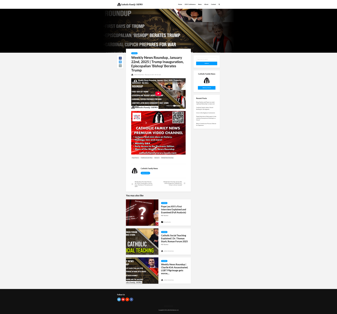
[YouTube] (123, 299)
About (206, 4)
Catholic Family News (139, 74)
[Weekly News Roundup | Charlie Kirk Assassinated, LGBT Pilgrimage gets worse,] (142, 270)
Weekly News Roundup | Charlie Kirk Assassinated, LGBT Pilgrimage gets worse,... (174, 269)
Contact (213, 4)
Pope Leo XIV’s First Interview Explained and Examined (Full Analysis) (173, 209)
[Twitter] (119, 299)
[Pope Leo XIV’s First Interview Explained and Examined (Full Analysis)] (142, 212)
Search (207, 63)
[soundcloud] (127, 299)
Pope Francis (135, 157)
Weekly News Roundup (167, 157)
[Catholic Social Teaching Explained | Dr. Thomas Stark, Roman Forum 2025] (142, 241)
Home (180, 4)
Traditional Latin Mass (146, 157)
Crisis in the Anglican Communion (205, 113)
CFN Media (134, 53)
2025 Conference (190, 4)
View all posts (145, 173)
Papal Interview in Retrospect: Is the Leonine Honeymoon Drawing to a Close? (206, 118)
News (200, 4)
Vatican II (156, 157)
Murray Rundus (167, 222)
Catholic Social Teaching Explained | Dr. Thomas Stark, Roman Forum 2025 (174, 238)
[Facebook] (131, 299)
